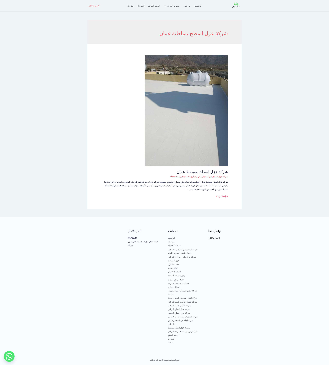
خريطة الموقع (154, 5)
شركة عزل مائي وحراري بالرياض (182, 256)
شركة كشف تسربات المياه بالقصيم (183, 316)
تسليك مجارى (173, 287)
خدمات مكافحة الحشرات (178, 283)
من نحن (187, 5)
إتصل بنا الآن (94, 5)
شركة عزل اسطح (220, 176)
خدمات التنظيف (174, 271)
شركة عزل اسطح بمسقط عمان (202, 172)
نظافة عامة (172, 268)
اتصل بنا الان (214, 237)
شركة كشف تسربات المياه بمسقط (182, 298)
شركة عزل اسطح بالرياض (179, 309)
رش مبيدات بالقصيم (176, 275)
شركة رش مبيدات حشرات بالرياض (183, 331)
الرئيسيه (198, 5)
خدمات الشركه (173, 5)
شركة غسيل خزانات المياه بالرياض (182, 301)
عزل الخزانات (173, 260)
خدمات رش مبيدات (176, 279)
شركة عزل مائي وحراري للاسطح (197, 176)
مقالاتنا (130, 5)
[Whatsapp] (9, 356)
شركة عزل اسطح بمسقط (179, 327)
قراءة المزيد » (222, 196)
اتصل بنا (141, 5)
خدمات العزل (173, 264)
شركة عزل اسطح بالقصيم (179, 313)
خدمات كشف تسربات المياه (179, 253)
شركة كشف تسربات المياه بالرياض (183, 249)
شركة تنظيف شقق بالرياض (179, 305)
